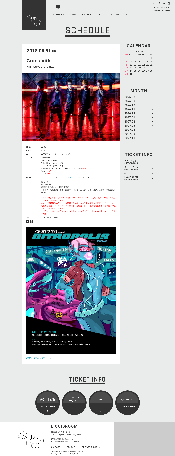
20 (143, 67)
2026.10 (129, 105)
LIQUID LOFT (158, 7)
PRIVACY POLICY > (91, 447)
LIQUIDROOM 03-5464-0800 (131, 178)
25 (135, 71)
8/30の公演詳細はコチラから (38, 358)
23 (126, 71)
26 (139, 71)
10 (131, 64)
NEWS (73, 14)
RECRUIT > (72, 447)
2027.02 (129, 121)
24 (131, 71)
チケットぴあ (46, 177)
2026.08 (129, 97)
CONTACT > (56, 447)
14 (147, 64)
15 (151, 64)
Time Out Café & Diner (161, 11)
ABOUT (101, 14)
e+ (125, 173)
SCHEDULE (58, 14)
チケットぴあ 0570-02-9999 (131, 162)
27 (143, 71)
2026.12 (129, 113)
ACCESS (115, 14)
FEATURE (86, 14)
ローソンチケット (71, 177)
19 (139, 67)
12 (139, 64)
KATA (168, 7)
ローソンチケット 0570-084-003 (132, 168)
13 (143, 64)
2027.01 (129, 117)
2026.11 (129, 109)
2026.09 (129, 101)
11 (135, 64)
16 (126, 67)
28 (147, 71)
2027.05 (129, 134)
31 (131, 74)
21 (147, 67)
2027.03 (129, 125)
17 (131, 67)
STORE (129, 14)
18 (135, 67)
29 (151, 71)
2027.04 (129, 129)
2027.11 (129, 138)
